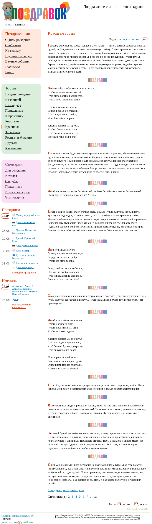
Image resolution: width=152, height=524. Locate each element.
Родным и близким (18, 137)
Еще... (9, 72)
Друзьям (11, 143)
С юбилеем (13, 45)
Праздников (13, 186)
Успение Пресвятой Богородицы (24, 231)
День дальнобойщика (27, 245)
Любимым (12, 67)
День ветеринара (25, 267)
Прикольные (14, 110)
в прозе (126, 39)
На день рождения (18, 94)
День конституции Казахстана (23, 256)
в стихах (136, 39)
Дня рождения (15, 170)
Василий (26, 289)
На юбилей (13, 100)
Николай (16, 294)
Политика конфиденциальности (17, 515)
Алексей (28, 286)
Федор (25, 294)
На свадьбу (13, 50)
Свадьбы (11, 181)
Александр (17, 286)
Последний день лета (27, 263)
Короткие (12, 121)
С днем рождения (17, 40)
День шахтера (23, 250)
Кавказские (13, 148)
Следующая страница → (66, 490)
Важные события (17, 61)
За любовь (12, 132)
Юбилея (11, 176)
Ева (26, 291)
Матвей (33, 291)
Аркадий (16, 289)
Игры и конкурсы (17, 192)
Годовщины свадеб (18, 56)
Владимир (17, 291)
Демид (15, 299)
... (91, 496)
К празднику (14, 116)
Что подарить (14, 197)
